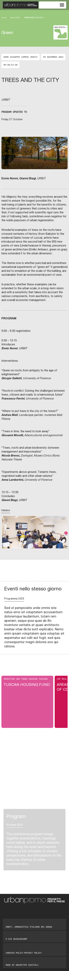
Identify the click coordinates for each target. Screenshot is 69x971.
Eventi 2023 (15, 17)
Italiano (5, 510)
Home (4, 17)
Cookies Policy (14, 953)
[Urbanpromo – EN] (20, 5)
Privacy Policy (33, 953)
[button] (6, 537)
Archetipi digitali (27, 965)
